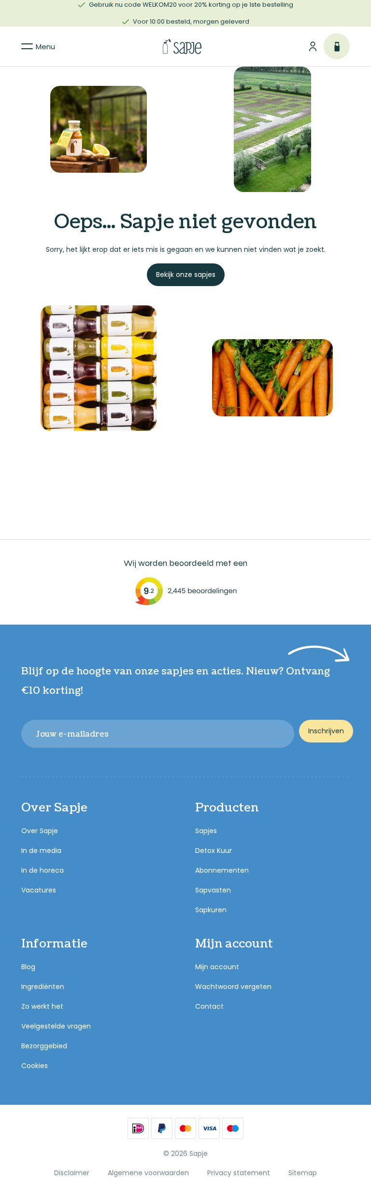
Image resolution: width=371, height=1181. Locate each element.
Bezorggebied (44, 1046)
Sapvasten (213, 890)
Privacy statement (238, 1173)
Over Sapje (39, 831)
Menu (45, 46)
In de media (41, 850)
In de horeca (42, 870)
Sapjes (206, 831)
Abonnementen (222, 870)
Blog (28, 967)
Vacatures (38, 890)
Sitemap (302, 1173)
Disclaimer (71, 1173)
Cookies (34, 1066)
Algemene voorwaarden (148, 1173)
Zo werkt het (42, 1006)
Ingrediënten (42, 986)
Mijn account (217, 967)
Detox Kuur (213, 850)
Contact (209, 1006)
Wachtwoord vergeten (233, 986)
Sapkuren (211, 910)
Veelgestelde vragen (56, 1026)
